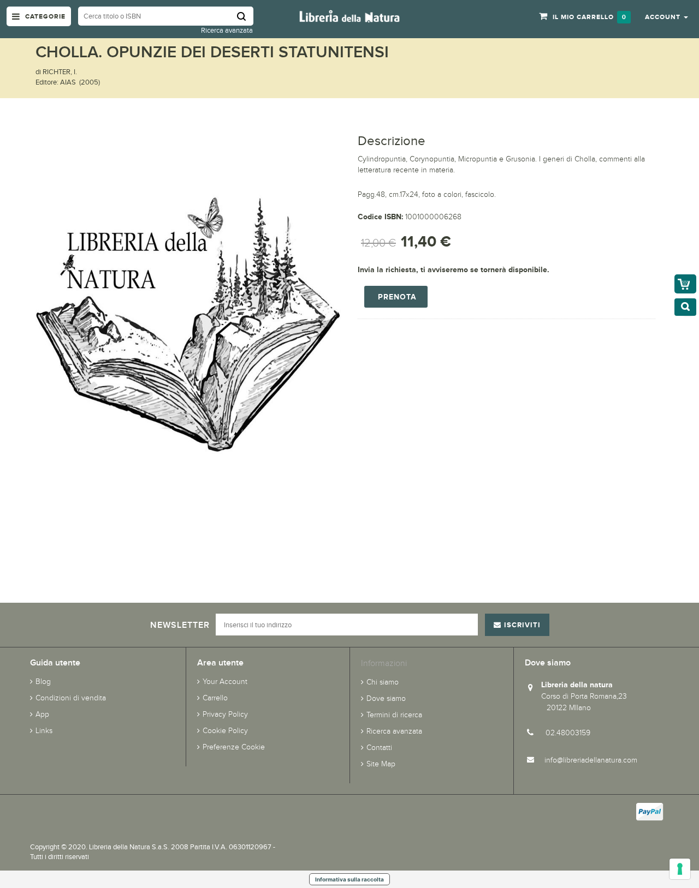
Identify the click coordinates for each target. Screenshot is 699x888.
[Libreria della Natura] (349, 15)
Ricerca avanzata (227, 30)
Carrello (215, 698)
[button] (666, 16)
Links (43, 731)
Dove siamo (386, 698)
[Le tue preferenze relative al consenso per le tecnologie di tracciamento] (680, 869)
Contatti (379, 747)
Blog (43, 681)
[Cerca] (245, 16)
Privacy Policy (225, 714)
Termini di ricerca (394, 715)
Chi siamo (382, 682)
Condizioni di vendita (70, 698)
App (42, 714)
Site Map (380, 764)
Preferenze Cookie (234, 747)
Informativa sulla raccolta (349, 879)
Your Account (225, 681)
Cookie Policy (225, 731)
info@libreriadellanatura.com (590, 760)
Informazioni (384, 663)
